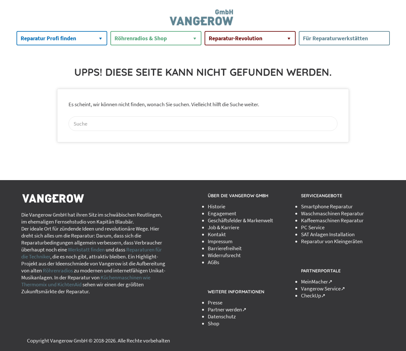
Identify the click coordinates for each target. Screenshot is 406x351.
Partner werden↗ (227, 309)
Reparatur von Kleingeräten (332, 241)
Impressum (220, 241)
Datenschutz (222, 316)
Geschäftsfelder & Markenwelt (240, 220)
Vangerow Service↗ (323, 288)
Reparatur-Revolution (235, 38)
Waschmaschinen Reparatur (332, 213)
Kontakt (217, 234)
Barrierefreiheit (225, 248)
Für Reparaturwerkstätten (335, 38)
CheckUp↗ (313, 295)
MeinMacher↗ (316, 281)
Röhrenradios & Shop (141, 38)
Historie (216, 206)
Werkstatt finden (86, 249)
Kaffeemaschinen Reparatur (332, 220)
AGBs (213, 262)
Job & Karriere (223, 227)
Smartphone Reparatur (327, 206)
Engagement (222, 213)
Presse (215, 302)
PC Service (312, 227)
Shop (213, 323)
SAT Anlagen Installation (328, 234)
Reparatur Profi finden (48, 38)
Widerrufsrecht (224, 255)
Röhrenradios (58, 270)
